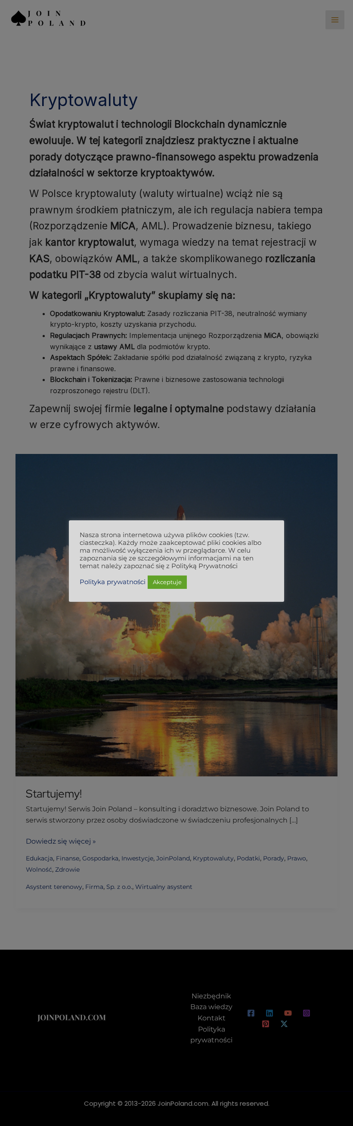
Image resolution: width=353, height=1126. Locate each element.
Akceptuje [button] (167, 582)
